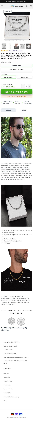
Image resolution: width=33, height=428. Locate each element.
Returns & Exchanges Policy (11, 397)
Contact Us (7, 377)
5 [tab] (13, 40)
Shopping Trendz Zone (14, 417)
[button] (2, 6)
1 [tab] (8, 40)
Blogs (5, 401)
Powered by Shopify (22, 417)
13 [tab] (25, 40)
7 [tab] (16, 40)
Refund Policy (7, 393)
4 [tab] (12, 40)
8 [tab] (18, 40)
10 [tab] (20, 40)
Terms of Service (8, 389)
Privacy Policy (7, 385)
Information (8, 110)
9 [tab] (19, 40)
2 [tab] (9, 40)
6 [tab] (15, 40)
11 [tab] (22, 40)
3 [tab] (11, 40)
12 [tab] (23, 40)
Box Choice (4, 74)
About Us (6, 373)
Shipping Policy (8, 381)
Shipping (24, 110)
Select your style (6, 62)
